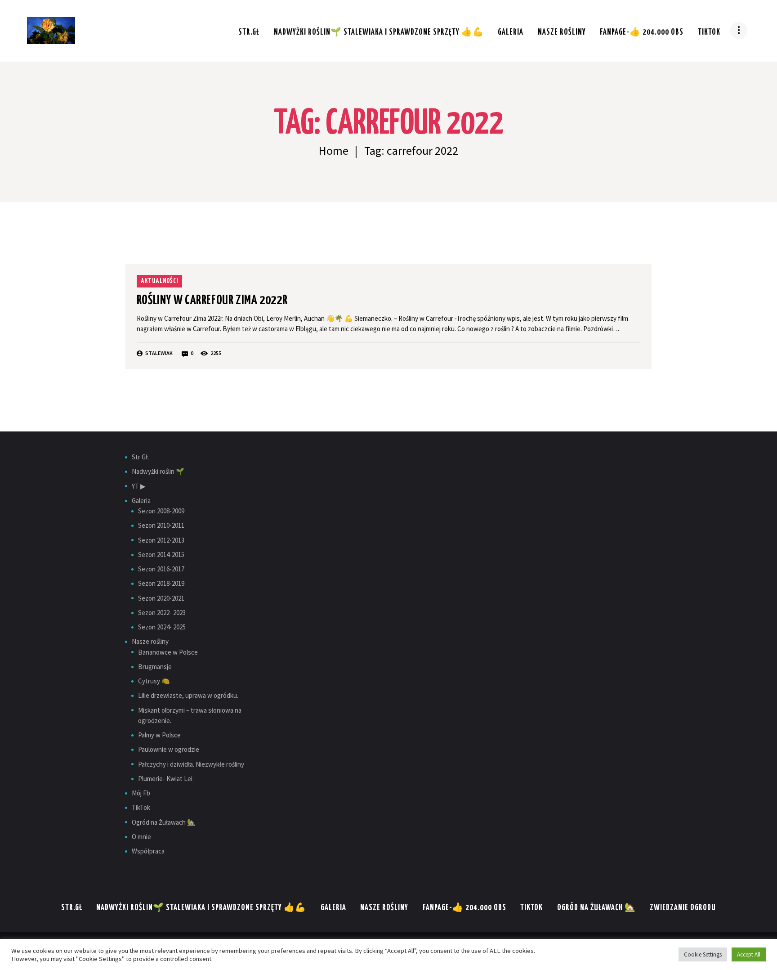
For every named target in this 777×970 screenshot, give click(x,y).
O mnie (141, 836)
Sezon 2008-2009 (161, 511)
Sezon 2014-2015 (161, 554)
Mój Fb (141, 793)
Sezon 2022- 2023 (162, 612)
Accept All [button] (748, 954)
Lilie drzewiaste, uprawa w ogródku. (188, 695)
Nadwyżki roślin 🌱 (158, 471)
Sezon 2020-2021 (161, 598)
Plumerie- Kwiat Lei (165, 778)
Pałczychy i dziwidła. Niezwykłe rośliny (191, 764)
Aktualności (159, 281)
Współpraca (148, 851)
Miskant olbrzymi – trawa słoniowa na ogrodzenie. (189, 715)
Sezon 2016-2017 (161, 569)
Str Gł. (140, 457)
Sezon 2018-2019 (161, 583)
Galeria (141, 500)
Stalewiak (159, 353)
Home (333, 151)
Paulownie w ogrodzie (168, 749)
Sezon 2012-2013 (161, 540)
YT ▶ (139, 486)
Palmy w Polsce (159, 735)
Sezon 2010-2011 (161, 525)
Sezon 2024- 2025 (162, 627)
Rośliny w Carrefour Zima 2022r (212, 300)
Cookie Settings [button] (703, 954)
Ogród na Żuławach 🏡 (164, 822)
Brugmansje (155, 666)
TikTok (141, 807)
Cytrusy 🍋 (154, 681)
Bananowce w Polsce (168, 652)
